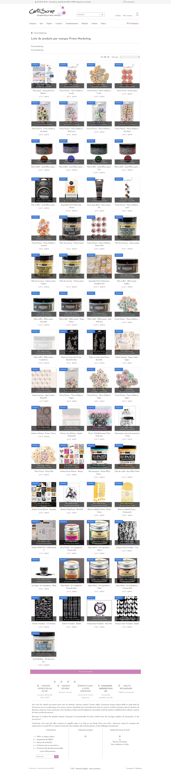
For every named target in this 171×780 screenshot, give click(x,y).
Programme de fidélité (45, 739)
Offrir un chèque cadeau (45, 736)
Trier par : (115, 57)
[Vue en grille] (108, 57)
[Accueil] (31, 33)
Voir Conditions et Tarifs (120, 744)
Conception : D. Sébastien (134, 768)
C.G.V (72, 768)
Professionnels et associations (47, 745)
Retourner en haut (85, 671)
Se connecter (129, 2)
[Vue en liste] (105, 57)
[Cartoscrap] (48, 6)
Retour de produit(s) (44, 742)
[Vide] (137, 8)
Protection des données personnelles (50, 748)
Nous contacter (94, 768)
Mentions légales (82, 768)
